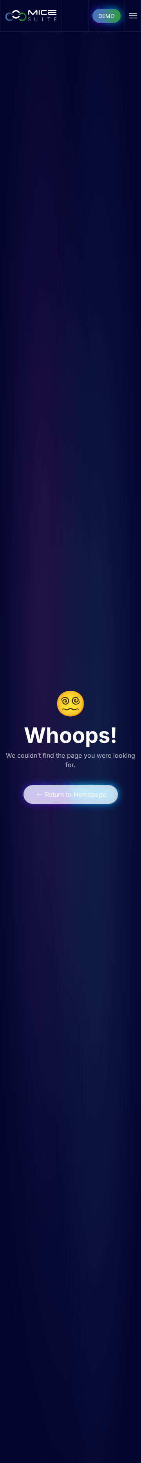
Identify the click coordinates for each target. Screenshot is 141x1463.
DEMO (106, 16)
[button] (133, 15)
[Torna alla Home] (31, 15)
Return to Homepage (75, 794)
